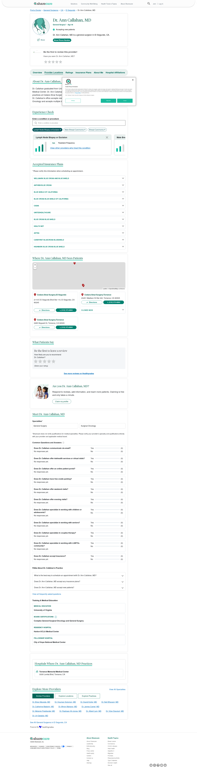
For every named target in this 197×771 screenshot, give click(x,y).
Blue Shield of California (46, 192)
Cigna (36, 205)
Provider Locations (53, 72)
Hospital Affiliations (115, 72)
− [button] (35, 268)
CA (62, 10)
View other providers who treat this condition (70, 147)
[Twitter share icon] (161, 766)
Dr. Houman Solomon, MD (65, 702)
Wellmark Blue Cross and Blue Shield (51, 178)
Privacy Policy (78, 92)
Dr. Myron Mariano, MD (67, 706)
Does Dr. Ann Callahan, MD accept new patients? (54, 587)
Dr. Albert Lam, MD (93, 711)
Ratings (69, 72)
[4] (57, 61)
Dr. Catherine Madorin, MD (43, 706)
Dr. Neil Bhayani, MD (109, 702)
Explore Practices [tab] (89, 696)
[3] (53, 61)
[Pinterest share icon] (165, 766)
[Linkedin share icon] (158, 766)
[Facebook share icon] (151, 766)
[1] (45, 61)
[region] (99, 91)
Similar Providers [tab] (43, 696)
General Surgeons (50, 10)
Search (149, 3)
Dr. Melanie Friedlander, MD (43, 711)
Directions (45, 310)
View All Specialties (117, 689)
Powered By (34, 727)
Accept (124, 100)
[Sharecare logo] (55, 738)
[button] (63, 442)
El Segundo (70, 10)
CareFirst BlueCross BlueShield (49, 240)
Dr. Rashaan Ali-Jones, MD (71, 711)
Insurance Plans (83, 72)
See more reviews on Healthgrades (79, 373)
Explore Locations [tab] (66, 696)
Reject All (108, 100)
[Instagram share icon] (154, 766)
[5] (61, 61)
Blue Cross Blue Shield (44, 219)
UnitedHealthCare (42, 212)
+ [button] (35, 265)
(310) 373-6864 (67, 310)
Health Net (39, 226)
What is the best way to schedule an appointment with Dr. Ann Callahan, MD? (65, 575)
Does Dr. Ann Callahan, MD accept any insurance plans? (57, 581)
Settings (73, 100)
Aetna (36, 233)
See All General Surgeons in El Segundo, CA (48, 722)
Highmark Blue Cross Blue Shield (49, 246)
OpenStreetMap (113, 289)
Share (43, 40)
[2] (49, 61)
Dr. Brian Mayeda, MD (41, 702)
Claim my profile (61, 401)
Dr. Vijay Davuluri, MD (115, 711)
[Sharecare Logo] (43, 3)
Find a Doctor (35, 10)
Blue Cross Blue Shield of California (51, 199)
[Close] (132, 79)
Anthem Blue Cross (43, 185)
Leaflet (105, 289)
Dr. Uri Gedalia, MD (40, 715)
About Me (98, 72)
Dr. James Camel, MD (90, 706)
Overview (37, 72)
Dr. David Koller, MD (88, 702)
